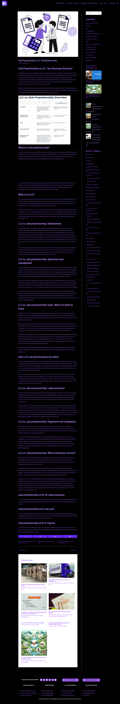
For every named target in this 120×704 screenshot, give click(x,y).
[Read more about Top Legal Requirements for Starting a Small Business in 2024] (34, 642)
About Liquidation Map (92, 23)
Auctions (88, 154)
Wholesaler (89, 238)
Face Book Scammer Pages (94, 203)
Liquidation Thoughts (26, 587)
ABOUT (105, 3)
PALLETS (76, 3)
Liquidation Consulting (93, 178)
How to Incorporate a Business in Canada (32, 623)
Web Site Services (91, 184)
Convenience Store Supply (93, 253)
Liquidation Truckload (91, 187)
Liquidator (88, 190)
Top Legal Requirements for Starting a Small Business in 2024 (33, 658)
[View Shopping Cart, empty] (117, 3)
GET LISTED (112, 3)
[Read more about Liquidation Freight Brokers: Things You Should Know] (62, 570)
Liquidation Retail (90, 167)
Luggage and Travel (92, 288)
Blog (50, 583)
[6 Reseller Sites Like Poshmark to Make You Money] (88, 136)
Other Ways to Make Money (57, 614)
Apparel (89, 244)
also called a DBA (40, 239)
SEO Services (90, 181)
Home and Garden (91, 271)
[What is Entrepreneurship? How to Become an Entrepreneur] (88, 105)
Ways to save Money (91, 57)
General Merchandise (92, 262)
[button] (70, 680)
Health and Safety (91, 268)
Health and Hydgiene (92, 265)
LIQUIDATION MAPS (60, 3)
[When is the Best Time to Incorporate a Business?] (88, 115)
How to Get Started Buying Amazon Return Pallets (33, 585)
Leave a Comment (25, 660)
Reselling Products (91, 47)
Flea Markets (89, 163)
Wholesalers (89, 60)
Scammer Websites (92, 219)
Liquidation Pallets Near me (93, 33)
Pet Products (90, 300)
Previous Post (22, 550)
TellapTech (78, 699)
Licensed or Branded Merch (94, 283)
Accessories (90, 241)
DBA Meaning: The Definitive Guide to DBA (93, 81)
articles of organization (55, 250)
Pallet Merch (89, 196)
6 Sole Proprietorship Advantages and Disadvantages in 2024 (59, 623)
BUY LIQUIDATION (83, 3)
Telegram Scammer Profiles (94, 222)
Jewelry (89, 280)
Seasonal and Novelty (92, 303)
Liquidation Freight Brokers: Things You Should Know (59, 580)
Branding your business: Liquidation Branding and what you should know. (33, 612)
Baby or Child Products (93, 247)
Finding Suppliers (55, 583)
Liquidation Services (91, 170)
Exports (88, 160)
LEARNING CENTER (92, 3)
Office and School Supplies (94, 291)
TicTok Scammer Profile (93, 227)
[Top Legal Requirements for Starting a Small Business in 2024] (88, 126)
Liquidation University (91, 39)
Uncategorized (90, 55)
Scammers (89, 199)
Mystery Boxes (89, 193)
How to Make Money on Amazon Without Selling (60, 612)
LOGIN (101, 3)
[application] (65, 3)
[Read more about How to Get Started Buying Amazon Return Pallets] (34, 573)
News (34, 660)
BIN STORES (70, 3)
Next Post (74, 550)
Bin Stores (88, 25)
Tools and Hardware (92, 306)
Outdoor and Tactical (92, 297)
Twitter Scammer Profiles (93, 233)
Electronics (90, 259)
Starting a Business (23, 63)
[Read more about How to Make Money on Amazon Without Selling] (62, 601)
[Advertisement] (47, 171)
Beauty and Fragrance (92, 250)
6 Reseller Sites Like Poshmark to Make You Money (96, 137)
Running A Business (28, 615)
